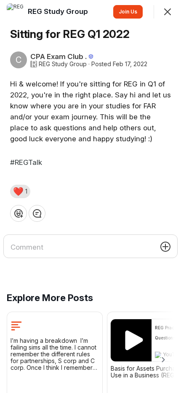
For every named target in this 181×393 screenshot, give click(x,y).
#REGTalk (26, 162)
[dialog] (90, 196)
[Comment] (37, 213)
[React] (19, 213)
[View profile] (15, 11)
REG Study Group (63, 64)
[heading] (59, 11)
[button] (20, 191)
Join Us (128, 11)
